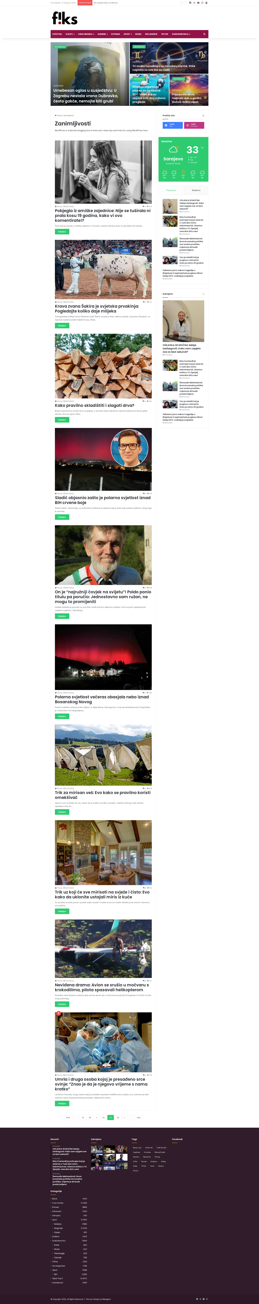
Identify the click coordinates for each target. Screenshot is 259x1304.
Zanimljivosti (60, 47)
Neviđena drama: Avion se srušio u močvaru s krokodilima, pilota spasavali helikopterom (102, 987)
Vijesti (69, 34)
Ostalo (57, 1232)
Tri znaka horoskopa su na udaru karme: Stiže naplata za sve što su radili (163, 68)
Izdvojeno (56, 1215)
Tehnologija (59, 1253)
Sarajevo (153, 1161)
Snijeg (163, 1161)
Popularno (171, 190)
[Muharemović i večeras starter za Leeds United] (121, 1157)
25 (118, 1117)
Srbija (135, 1166)
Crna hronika (85, 34)
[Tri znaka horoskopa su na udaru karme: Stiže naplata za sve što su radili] (169, 58)
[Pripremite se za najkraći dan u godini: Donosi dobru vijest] (189, 90)
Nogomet (58, 1228)
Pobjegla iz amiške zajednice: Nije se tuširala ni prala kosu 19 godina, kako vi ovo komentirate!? (103, 215)
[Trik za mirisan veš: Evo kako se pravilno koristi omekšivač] (103, 755)
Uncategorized (58, 1266)
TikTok (164, 34)
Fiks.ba (59, 206)
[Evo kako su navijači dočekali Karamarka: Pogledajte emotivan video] (109, 1166)
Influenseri (151, 34)
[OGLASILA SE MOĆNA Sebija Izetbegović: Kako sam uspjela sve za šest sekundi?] (170, 206)
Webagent (106, 1299)
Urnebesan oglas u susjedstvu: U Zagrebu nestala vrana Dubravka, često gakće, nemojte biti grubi (85, 96)
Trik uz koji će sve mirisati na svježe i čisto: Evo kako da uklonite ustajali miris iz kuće (102, 894)
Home (59, 115)
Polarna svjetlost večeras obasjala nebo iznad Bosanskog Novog (102, 699)
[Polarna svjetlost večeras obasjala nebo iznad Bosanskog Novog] (103, 657)
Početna (57, 34)
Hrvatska (147, 1152)
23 (103, 1117)
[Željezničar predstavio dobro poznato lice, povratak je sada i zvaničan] (121, 1166)
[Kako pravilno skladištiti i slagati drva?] (103, 366)
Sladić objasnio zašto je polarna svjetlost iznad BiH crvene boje (103, 500)
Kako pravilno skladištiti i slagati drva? (94, 405)
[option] (129, 74)
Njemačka (147, 1157)
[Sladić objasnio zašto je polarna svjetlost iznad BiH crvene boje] (103, 459)
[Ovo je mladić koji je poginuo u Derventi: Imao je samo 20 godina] (170, 260)
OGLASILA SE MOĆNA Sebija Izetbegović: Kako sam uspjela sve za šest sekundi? (192, 204)
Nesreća (136, 1157)
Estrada (115, 34)
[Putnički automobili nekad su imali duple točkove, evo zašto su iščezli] (109, 1157)
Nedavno (196, 190)
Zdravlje (57, 1257)
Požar (135, 1161)
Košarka (57, 1224)
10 (83, 1117)
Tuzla (152, 1166)
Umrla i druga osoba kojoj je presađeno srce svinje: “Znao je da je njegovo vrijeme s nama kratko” (101, 1084)
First (68, 1117)
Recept (144, 1161)
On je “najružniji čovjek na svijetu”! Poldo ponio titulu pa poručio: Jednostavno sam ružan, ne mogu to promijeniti (103, 597)
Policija (157, 1157)
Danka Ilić (149, 1148)
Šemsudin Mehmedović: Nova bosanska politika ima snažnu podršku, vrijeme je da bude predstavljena (191, 244)
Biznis (138, 34)
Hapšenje (136, 1152)
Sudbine (102, 34)
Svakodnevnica (180, 34)
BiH (55, 1274)
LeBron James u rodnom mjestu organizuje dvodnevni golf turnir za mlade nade (127, 3)
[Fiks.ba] (65, 18)
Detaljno (62, 231)
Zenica (135, 1171)
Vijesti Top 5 (57, 1278)
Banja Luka (137, 1148)
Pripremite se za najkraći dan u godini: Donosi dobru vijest (187, 98)
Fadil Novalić (161, 1148)
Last (138, 1117)
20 (90, 1117)
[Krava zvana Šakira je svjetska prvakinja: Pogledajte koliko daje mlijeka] (103, 269)
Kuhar (56, 1245)
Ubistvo (161, 1166)
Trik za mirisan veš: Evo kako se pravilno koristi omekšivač (103, 795)
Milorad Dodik (160, 1152)
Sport (127, 34)
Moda (56, 1249)
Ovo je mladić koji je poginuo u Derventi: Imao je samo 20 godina (191, 260)
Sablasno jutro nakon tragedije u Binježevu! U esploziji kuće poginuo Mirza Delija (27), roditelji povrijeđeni (182, 273)
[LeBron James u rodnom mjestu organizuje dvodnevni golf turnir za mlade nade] (97, 1157)
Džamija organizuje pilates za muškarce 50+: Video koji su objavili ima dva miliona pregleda (148, 94)
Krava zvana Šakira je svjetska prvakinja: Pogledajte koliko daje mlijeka (97, 308)
